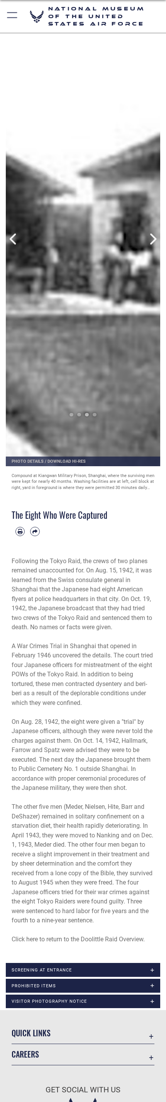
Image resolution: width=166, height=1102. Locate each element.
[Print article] (20, 531)
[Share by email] (34, 531)
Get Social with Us (83, 1089)
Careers (25, 1054)
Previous (13, 239)
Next (152, 239)
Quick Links (31, 1033)
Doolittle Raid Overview (112, 939)
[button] (12, 16)
